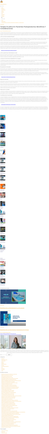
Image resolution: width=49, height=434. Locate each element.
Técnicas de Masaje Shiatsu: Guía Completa (8, 390)
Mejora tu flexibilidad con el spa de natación (8, 402)
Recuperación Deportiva (5, 366)
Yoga (2, 370)
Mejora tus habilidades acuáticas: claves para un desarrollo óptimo (11, 380)
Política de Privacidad (5, 430)
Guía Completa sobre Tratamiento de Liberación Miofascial (10, 417)
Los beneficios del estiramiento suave (7, 406)
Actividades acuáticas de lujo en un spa (7, 377)
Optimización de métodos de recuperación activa (9, 422)
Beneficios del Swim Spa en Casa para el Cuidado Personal (10, 416)
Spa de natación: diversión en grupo (7, 376)
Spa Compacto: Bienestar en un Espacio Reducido (9, 392)
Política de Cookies (4, 432)
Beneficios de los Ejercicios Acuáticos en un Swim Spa (9, 374)
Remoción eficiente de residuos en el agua (8, 391)
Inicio (2, 7)
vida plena (3, 369)
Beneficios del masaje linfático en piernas (8, 420)
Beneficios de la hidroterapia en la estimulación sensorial (10, 388)
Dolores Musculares (4, 359)
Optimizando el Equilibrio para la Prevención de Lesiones (10, 378)
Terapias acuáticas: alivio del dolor (7, 389)
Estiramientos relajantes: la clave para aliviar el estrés (9, 405)
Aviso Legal (3, 431)
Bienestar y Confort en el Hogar (6, 427)
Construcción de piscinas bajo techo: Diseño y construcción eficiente (11, 395)
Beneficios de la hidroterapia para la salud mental (9, 419)
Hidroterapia (2, 24)
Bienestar (3, 8)
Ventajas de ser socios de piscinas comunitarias (8, 404)
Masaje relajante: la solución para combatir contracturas (10, 400)
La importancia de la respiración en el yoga (8, 394)
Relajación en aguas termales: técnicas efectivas (8, 396)
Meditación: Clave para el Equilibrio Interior (8, 408)
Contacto (3, 16)
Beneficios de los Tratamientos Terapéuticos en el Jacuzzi (10, 407)
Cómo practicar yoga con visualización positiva (8, 403)
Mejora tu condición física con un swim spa (8, 393)
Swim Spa (3, 14)
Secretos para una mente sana (6, 409)
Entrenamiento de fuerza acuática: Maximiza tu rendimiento (10, 413)
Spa (2, 13)
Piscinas (3, 365)
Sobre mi (3, 15)
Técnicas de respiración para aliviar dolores (8, 418)
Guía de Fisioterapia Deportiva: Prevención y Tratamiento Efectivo (11, 421)
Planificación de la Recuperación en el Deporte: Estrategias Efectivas (11, 401)
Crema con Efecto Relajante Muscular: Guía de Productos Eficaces (11, 414)
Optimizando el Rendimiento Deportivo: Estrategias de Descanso (11, 426)
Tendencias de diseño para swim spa (7, 383)
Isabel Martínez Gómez (7, 310)
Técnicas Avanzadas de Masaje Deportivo (7, 415)
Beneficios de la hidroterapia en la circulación (12, 308)
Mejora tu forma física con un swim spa (7, 375)
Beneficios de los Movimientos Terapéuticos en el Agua (14, 329)
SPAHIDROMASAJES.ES (3, 4)
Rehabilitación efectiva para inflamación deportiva (9, 379)
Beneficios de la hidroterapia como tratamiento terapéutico (10, 387)
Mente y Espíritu (4, 364)
